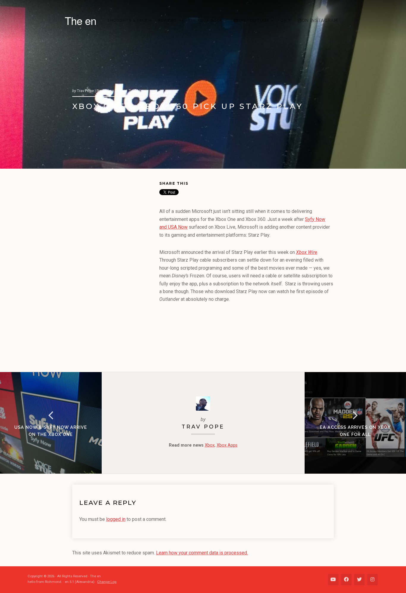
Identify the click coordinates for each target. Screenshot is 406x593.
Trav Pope (203, 426)
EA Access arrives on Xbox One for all (355, 431)
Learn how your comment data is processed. (202, 553)
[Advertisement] (115, 271)
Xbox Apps (227, 445)
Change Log (107, 582)
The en (80, 20)
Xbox (210, 445)
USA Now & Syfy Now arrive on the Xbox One (50, 431)
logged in (115, 519)
